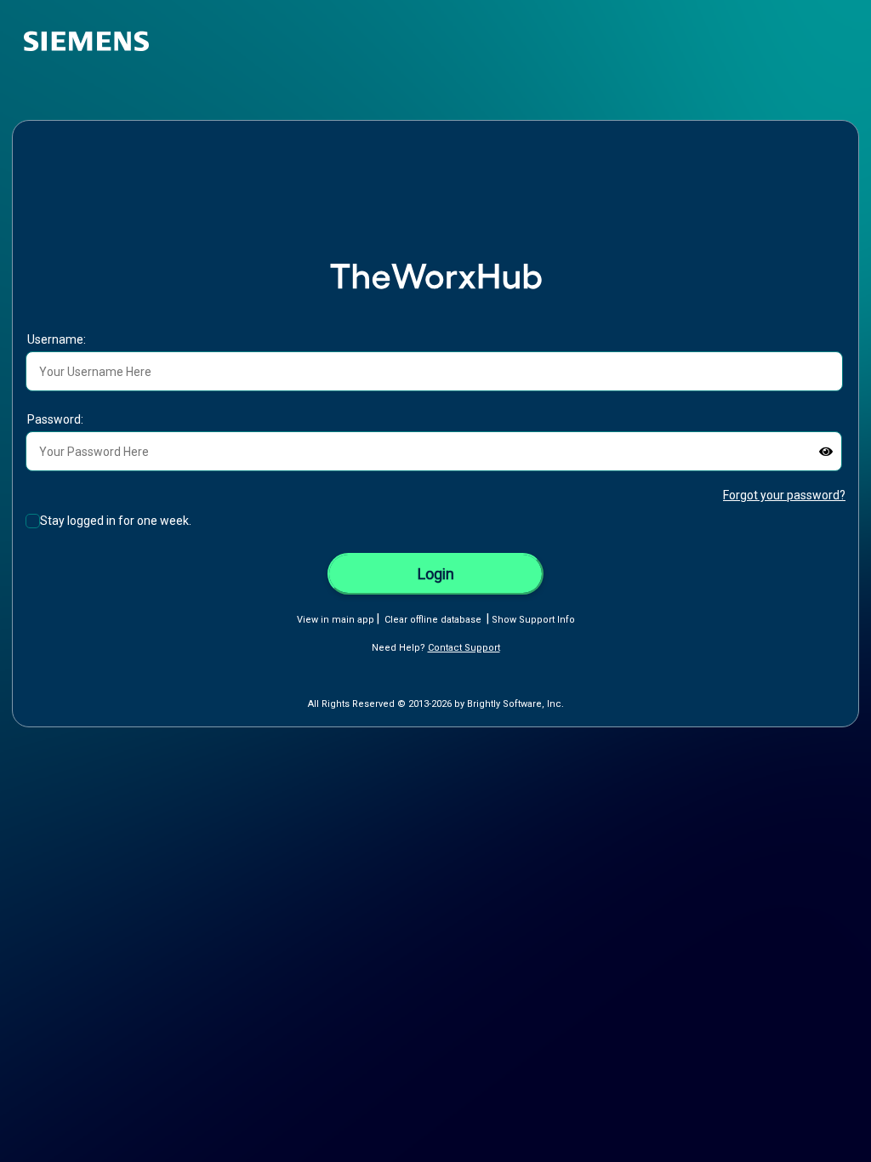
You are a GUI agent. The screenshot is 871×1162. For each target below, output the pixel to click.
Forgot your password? (784, 495)
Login (436, 574)
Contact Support (464, 647)
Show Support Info (533, 619)
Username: (56, 339)
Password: (55, 419)
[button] (826, 452)
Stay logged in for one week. (115, 520)
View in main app (335, 619)
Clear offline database (432, 619)
